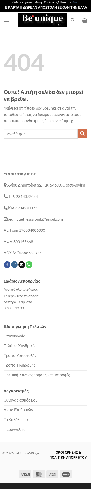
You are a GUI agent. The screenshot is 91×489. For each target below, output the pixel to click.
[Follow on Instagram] (14, 264)
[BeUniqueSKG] (42, 20)
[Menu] (6, 20)
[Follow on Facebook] (7, 264)
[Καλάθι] (84, 20)
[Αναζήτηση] (72, 20)
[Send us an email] (21, 264)
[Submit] (82, 133)
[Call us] (29, 264)
